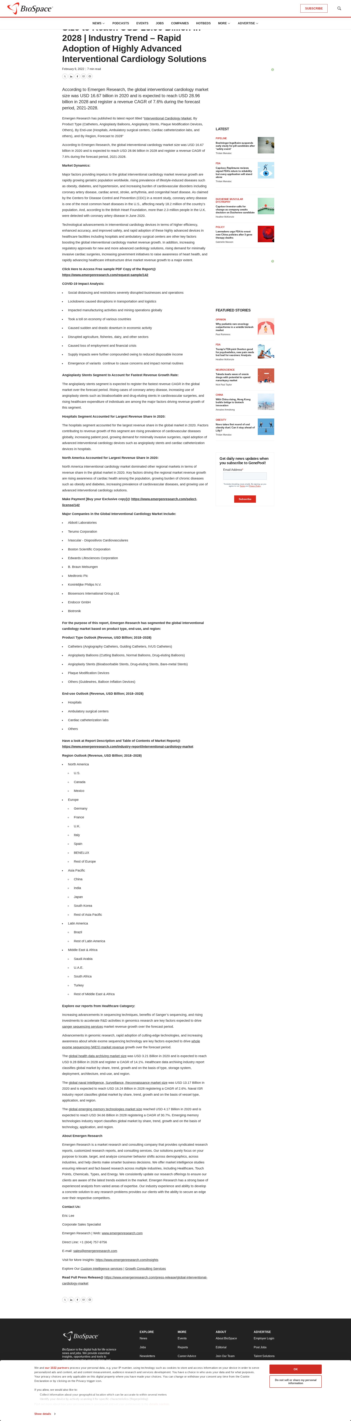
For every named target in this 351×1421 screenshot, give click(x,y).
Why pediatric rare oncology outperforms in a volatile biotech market (235, 327)
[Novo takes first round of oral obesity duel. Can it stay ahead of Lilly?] (266, 426)
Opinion (221, 319)
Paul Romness (223, 334)
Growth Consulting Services (145, 1268)
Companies (180, 23)
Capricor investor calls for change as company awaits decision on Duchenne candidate (235, 209)
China (219, 394)
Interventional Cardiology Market (167, 118)
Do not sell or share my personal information (295, 1381)
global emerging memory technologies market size (105, 1109)
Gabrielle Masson (224, 242)
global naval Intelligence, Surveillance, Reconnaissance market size (118, 1083)
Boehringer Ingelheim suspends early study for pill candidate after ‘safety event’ (235, 146)
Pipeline (221, 138)
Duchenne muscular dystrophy (229, 200)
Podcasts (120, 23)
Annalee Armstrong (225, 409)
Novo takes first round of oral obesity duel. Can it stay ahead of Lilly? (235, 427)
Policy (220, 227)
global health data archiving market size (98, 1056)
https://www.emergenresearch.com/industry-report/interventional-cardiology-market (127, 746)
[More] (103, 23)
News (97, 23)
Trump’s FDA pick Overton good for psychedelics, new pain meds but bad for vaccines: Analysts (235, 352)
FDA (218, 163)
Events (142, 23)
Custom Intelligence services (101, 1268)
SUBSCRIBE (314, 8)
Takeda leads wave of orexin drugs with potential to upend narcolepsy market (233, 377)
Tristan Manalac (224, 153)
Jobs (160, 23)
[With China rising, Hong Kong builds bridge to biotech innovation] (266, 401)
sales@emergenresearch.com (95, 1251)
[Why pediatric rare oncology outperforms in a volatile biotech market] (266, 326)
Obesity (221, 419)
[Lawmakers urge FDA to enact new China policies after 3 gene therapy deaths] (266, 234)
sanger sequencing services (82, 1026)
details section (159, 1404)
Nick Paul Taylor (224, 384)
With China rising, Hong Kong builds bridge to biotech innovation (233, 402)
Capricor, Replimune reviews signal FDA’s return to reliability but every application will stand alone (234, 172)
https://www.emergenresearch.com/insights (127, 1260)
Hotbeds (203, 23)
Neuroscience (225, 369)
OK (296, 1369)
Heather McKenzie (225, 217)
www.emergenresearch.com (122, 1233)
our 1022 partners (57, 1367)
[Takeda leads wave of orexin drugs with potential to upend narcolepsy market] (266, 376)
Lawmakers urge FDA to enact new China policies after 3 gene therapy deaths (234, 234)
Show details (42, 1413)
